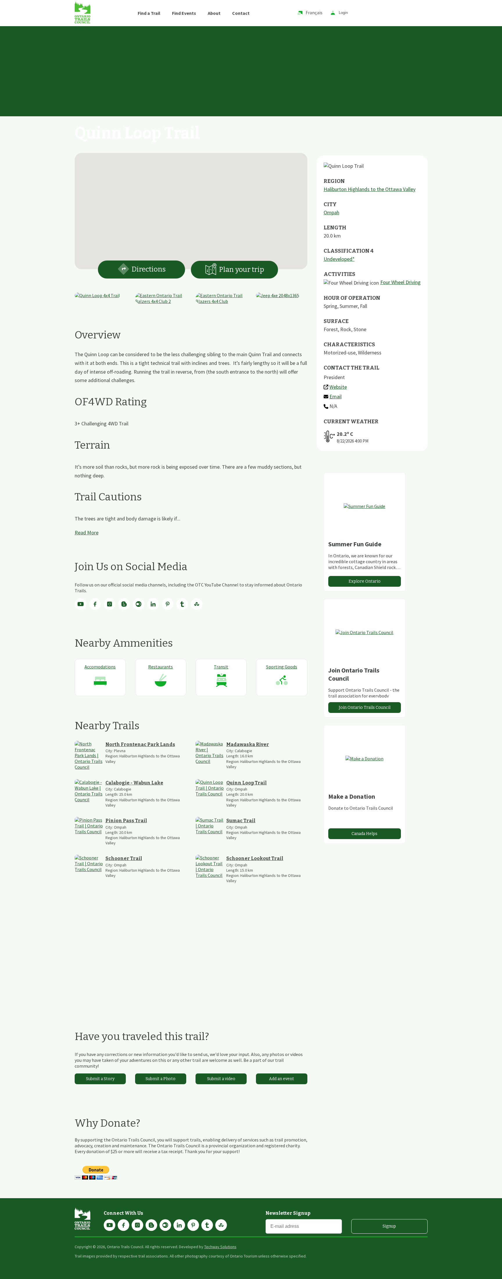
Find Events (184, 13)
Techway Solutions (220, 1246)
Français (314, 12)
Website (338, 386)
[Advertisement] (251, 69)
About (214, 13)
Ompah (331, 212)
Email (335, 396)
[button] (190, 207)
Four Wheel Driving (400, 282)
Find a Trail (149, 13)
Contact (241, 13)
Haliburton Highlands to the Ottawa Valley (369, 189)
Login (343, 13)
